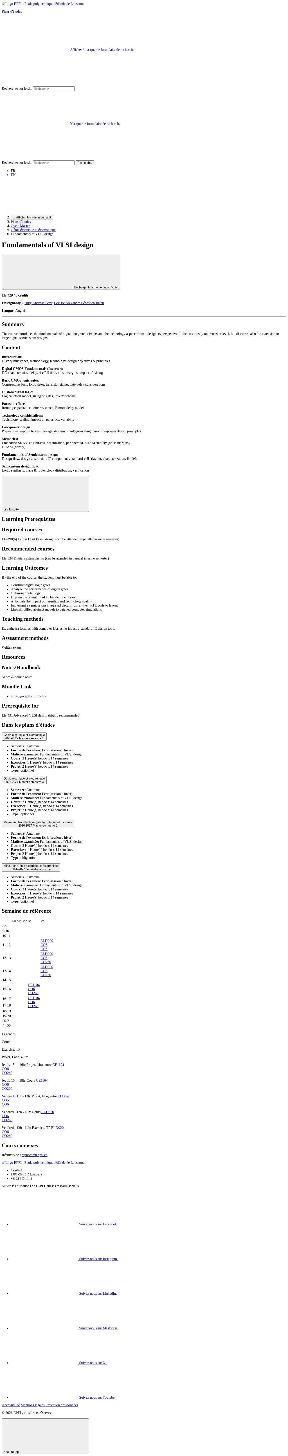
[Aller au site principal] (44, 213)
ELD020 (46, 941)
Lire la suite (12, 509)
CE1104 (34, 985)
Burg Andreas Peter (38, 303)
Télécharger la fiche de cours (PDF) (94, 287)
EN (13, 175)
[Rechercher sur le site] (35, 158)
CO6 (43, 949)
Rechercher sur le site (17, 88)
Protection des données (61, 1405)
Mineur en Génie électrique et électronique (31, 867)
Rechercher (84, 162)
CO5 (43, 945)
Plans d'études (12, 11)
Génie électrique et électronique (33, 230)
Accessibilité (11, 1405)
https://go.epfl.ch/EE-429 (28, 696)
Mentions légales (33, 1405)
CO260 (45, 962)
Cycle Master (20, 226)
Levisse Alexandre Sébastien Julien (79, 303)
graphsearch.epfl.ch (33, 1155)
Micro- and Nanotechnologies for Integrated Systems (38, 823)
